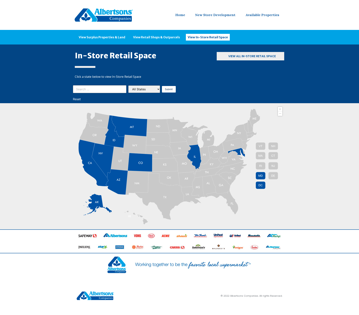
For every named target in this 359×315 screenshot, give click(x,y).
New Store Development (215, 15)
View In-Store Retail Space (208, 37)
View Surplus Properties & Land (102, 37)
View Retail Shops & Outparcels (156, 37)
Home (180, 15)
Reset (77, 99)
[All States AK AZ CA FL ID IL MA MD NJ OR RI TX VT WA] (144, 89)
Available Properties (262, 15)
